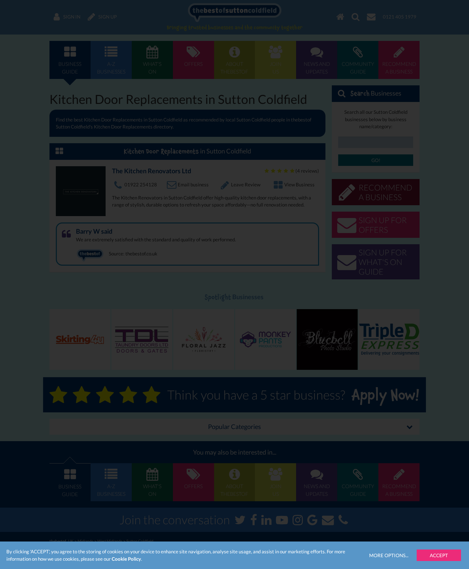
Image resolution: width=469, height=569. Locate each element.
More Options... (388, 555)
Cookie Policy (126, 559)
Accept (439, 555)
